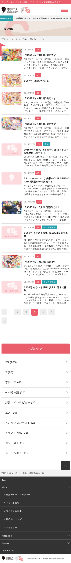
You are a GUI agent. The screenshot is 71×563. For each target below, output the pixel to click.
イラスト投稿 (49, 227)
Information (8, 550)
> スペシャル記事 (13, 511)
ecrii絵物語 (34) (15, 392)
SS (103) (11, 362)
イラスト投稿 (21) (16, 432)
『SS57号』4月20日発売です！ (41, 98)
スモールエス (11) (16, 452)
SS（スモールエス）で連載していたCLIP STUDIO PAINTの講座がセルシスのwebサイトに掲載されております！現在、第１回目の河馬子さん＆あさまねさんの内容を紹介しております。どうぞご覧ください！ (46, 190)
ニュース (13, 39)
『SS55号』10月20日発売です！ (42, 207)
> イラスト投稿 (12, 503)
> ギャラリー (10, 527)
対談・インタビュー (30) (21, 402)
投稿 (46, 144)
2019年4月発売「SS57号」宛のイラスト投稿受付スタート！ (46, 151)
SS (38, 50)
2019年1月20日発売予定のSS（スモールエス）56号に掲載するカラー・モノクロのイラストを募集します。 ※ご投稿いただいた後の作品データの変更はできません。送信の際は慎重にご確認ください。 (46, 244)
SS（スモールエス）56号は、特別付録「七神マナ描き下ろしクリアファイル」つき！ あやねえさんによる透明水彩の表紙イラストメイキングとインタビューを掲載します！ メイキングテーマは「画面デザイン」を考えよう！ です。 (46, 132)
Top (4, 480)
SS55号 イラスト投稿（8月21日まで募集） (45, 289)
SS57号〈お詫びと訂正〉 (38, 81)
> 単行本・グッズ (13, 519)
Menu (5, 487)
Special (5, 543)
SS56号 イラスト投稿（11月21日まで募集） (46, 234)
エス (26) (11, 412)
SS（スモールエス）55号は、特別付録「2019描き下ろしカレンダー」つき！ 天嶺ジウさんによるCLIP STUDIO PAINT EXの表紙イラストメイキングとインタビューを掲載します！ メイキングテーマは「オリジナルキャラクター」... (46, 216)
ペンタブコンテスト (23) (21, 422)
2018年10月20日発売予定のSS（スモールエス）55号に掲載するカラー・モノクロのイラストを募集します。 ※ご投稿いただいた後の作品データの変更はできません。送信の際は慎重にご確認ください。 (46, 299)
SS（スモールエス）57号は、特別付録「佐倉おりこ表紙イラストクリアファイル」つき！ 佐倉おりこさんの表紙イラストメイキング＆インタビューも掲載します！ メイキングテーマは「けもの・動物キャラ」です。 (46, 107)
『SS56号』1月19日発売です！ (41, 124)
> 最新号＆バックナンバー (17, 494)
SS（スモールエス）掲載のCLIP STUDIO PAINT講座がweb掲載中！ (46, 180)
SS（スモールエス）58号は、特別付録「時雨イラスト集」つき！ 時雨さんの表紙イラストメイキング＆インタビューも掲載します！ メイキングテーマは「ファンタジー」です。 (46, 63)
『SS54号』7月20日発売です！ (41, 261)
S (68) (9, 372)
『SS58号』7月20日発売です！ (41, 55)
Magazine (7, 536)
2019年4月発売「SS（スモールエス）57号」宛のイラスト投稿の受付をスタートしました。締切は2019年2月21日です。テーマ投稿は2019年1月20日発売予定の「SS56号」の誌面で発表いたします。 (46, 161)
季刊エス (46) (14, 382)
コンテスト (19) (15, 442)
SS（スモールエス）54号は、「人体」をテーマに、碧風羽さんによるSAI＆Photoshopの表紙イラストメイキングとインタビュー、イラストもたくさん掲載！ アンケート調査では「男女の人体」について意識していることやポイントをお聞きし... (46, 270)
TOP (4, 39)
